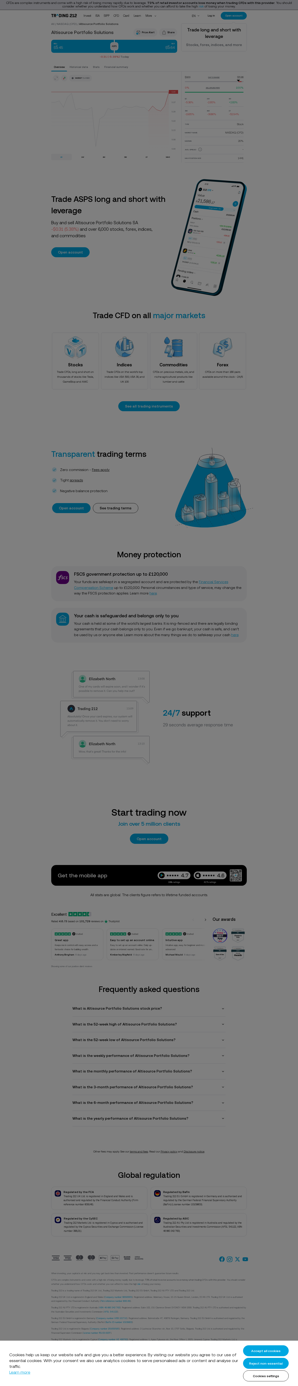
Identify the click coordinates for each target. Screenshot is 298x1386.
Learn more (19, 1372)
